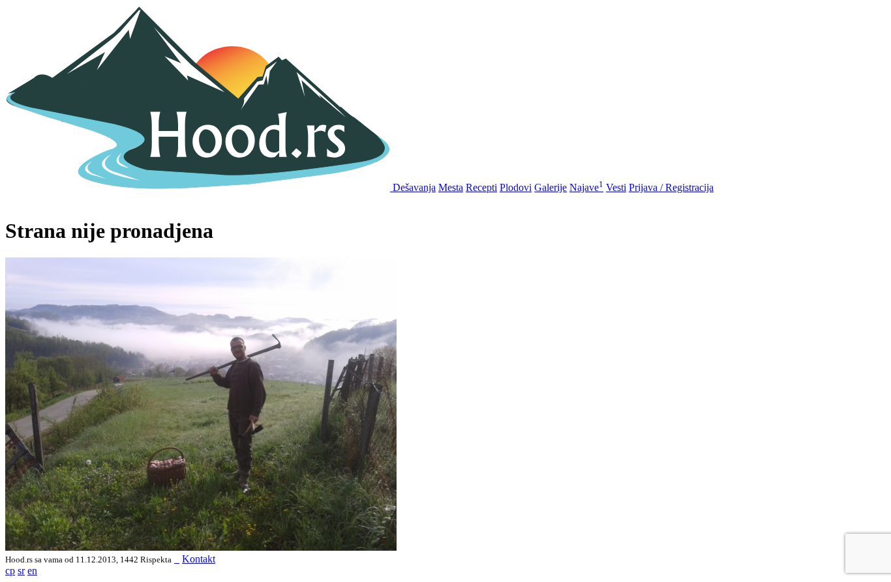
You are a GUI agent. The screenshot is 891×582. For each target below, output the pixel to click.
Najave (586, 187)
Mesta (450, 187)
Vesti (616, 187)
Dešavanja (414, 187)
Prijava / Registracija (671, 187)
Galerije (550, 187)
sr (21, 570)
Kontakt (198, 558)
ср (10, 570)
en (32, 570)
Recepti (481, 187)
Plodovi (516, 187)
